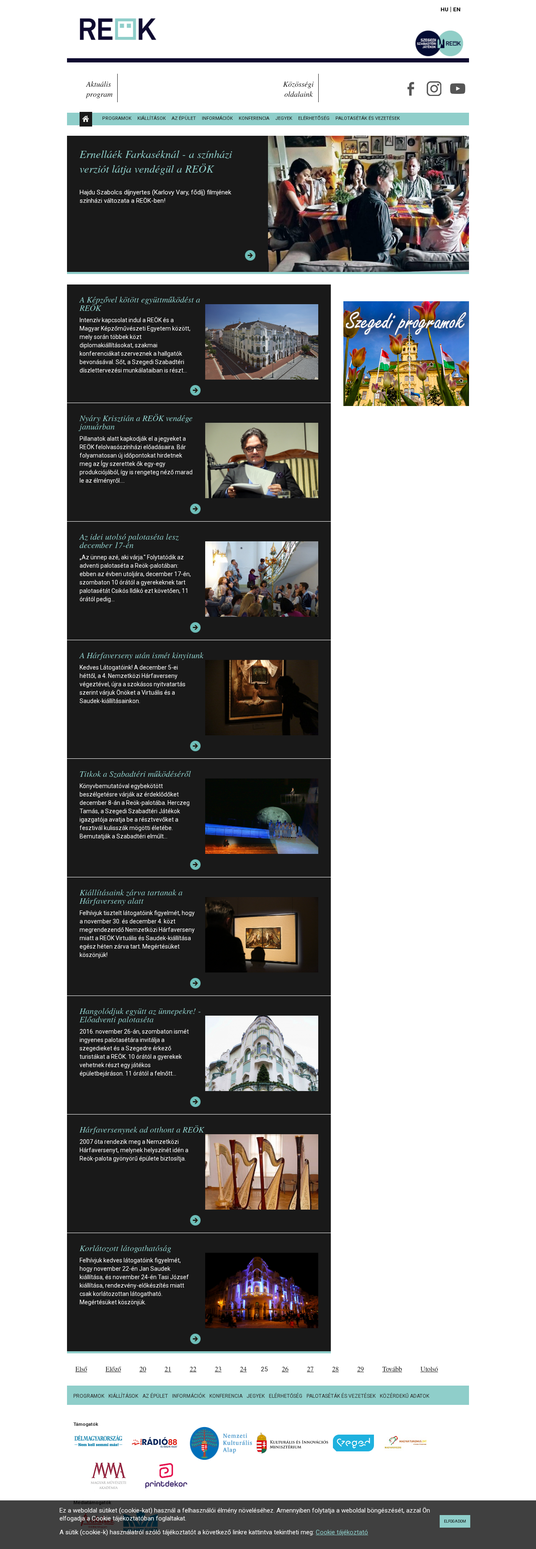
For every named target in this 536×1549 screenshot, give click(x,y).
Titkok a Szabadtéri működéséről (135, 773)
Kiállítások (151, 118)
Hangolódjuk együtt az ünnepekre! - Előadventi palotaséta (140, 1014)
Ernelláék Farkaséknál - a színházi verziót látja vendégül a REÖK (156, 161)
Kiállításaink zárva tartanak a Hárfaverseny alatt (131, 896)
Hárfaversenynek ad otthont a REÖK (142, 1129)
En (457, 9)
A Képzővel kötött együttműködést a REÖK (140, 303)
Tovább (392, 1368)
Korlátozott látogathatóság (125, 1247)
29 (360, 1368)
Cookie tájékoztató (342, 1532)
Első (81, 1368)
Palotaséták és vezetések (367, 118)
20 (142, 1368)
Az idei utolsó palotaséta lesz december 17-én (129, 540)
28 (335, 1368)
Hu (444, 9)
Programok (116, 118)
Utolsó (429, 1368)
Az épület (184, 118)
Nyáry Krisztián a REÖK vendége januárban (136, 422)
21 (168, 1368)
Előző (113, 1368)
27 (310, 1368)
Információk (217, 118)
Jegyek (283, 118)
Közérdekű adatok (404, 1396)
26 (285, 1368)
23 (218, 1368)
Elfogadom (455, 1521)
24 (243, 1368)
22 (193, 1368)
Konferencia (254, 118)
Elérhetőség (314, 118)
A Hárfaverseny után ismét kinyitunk (142, 654)
